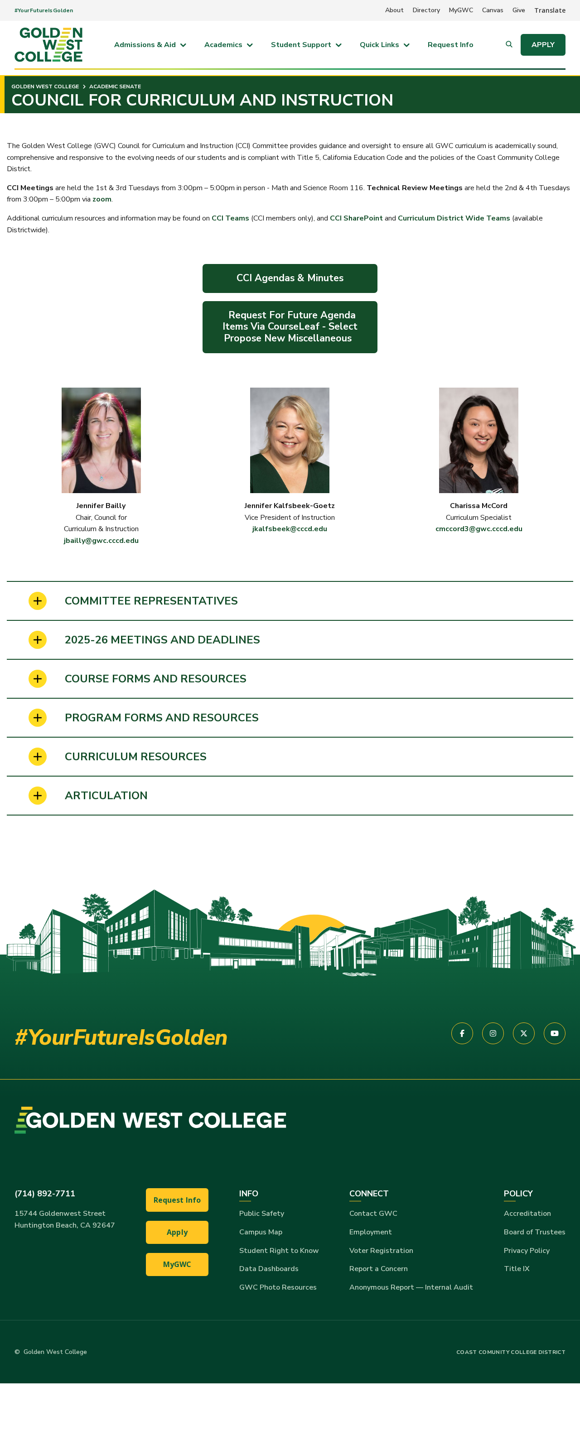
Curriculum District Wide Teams (453, 218)
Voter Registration (381, 1251)
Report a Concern (378, 1269)
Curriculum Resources (136, 756)
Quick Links (379, 45)
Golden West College (45, 86)
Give (518, 10)
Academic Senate (114, 86)
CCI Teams (230, 218)
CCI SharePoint (356, 218)
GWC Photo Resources (278, 1287)
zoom (101, 199)
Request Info (451, 45)
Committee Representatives (151, 601)
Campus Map (260, 1232)
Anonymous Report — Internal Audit (411, 1287)
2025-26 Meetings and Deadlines (162, 640)
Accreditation (527, 1214)
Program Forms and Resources (162, 717)
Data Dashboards (269, 1269)
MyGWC (461, 10)
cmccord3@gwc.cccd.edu (478, 529)
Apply (543, 45)
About (394, 10)
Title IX (517, 1269)
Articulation (106, 795)
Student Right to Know (279, 1251)
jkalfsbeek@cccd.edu (289, 529)
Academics (223, 45)
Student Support (301, 45)
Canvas (492, 10)
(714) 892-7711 (44, 1193)
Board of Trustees (535, 1232)
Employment (370, 1232)
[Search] (509, 45)
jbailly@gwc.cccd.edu (101, 541)
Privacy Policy (527, 1251)
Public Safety (261, 1214)
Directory (426, 10)
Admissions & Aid (145, 45)
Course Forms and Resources (155, 679)
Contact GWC (373, 1214)
